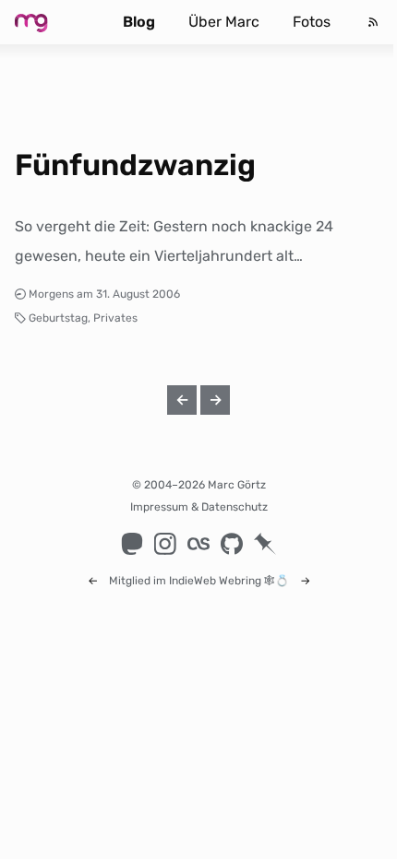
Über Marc (223, 21)
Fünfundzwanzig (135, 164)
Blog (139, 21)
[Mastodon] (132, 544)
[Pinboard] (265, 544)
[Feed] (373, 22)
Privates (115, 318)
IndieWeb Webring (215, 580)
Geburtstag (58, 318)
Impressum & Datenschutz (199, 506)
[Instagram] (165, 544)
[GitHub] (232, 544)
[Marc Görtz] (50, 22)
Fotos (312, 21)
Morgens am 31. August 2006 (104, 294)
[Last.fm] (198, 544)
